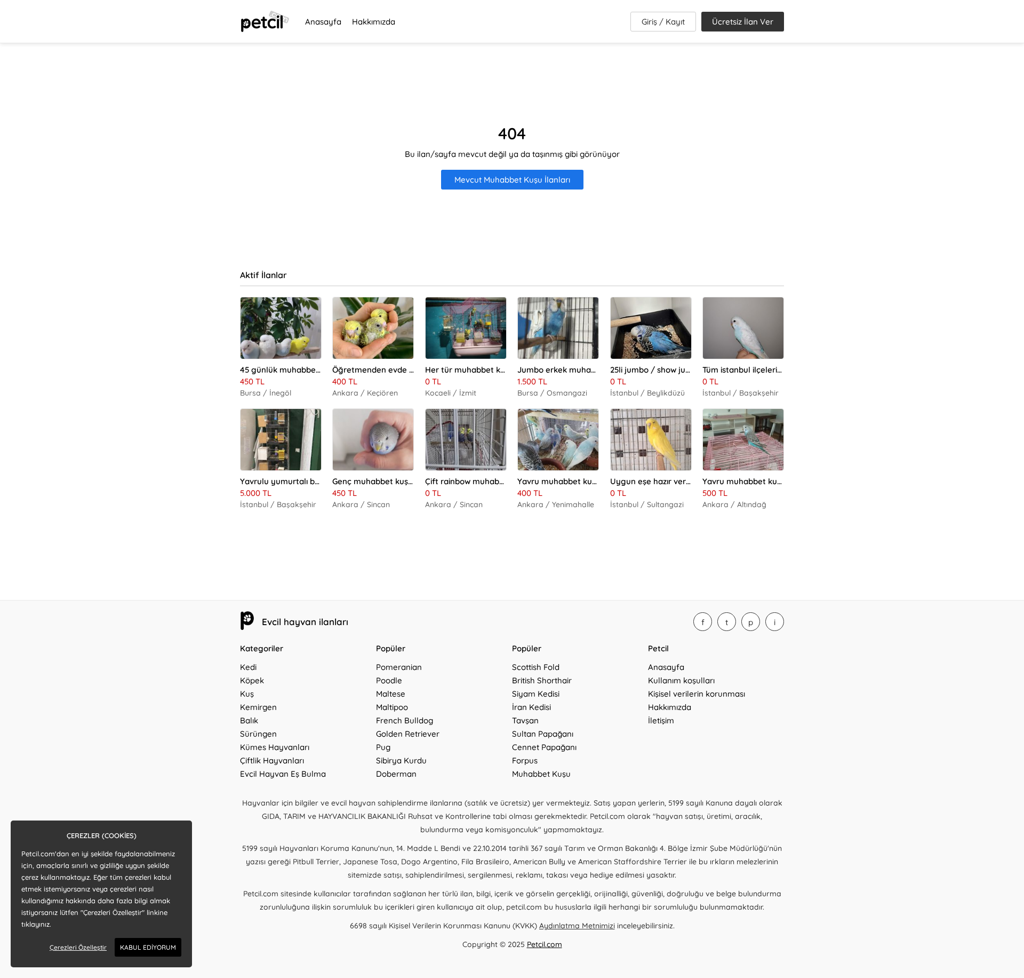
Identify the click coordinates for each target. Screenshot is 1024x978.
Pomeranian (399, 667)
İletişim (661, 720)
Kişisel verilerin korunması (696, 694)
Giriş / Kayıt (663, 22)
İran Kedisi (531, 707)
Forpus (525, 760)
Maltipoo (392, 707)
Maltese (390, 694)
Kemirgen (258, 707)
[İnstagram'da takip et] (774, 621)
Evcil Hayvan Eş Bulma (283, 774)
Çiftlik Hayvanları (272, 760)
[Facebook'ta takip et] (702, 621)
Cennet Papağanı (544, 747)
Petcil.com (544, 944)
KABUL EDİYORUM (148, 947)
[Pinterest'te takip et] (750, 621)
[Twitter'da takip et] (726, 621)
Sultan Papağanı (542, 734)
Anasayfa (323, 22)
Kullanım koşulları (681, 680)
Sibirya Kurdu (401, 760)
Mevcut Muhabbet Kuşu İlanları (512, 180)
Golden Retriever (407, 734)
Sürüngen (258, 734)
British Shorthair (542, 680)
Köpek (252, 680)
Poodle (389, 680)
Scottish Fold (535, 667)
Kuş (247, 694)
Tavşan (525, 720)
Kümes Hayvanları (274, 747)
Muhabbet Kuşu (541, 774)
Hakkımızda (373, 22)
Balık (249, 720)
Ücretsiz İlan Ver (742, 22)
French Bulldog (404, 720)
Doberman (396, 774)
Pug (383, 747)
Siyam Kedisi (535, 694)
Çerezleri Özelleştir (78, 947)
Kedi (248, 667)
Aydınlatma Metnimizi (577, 925)
